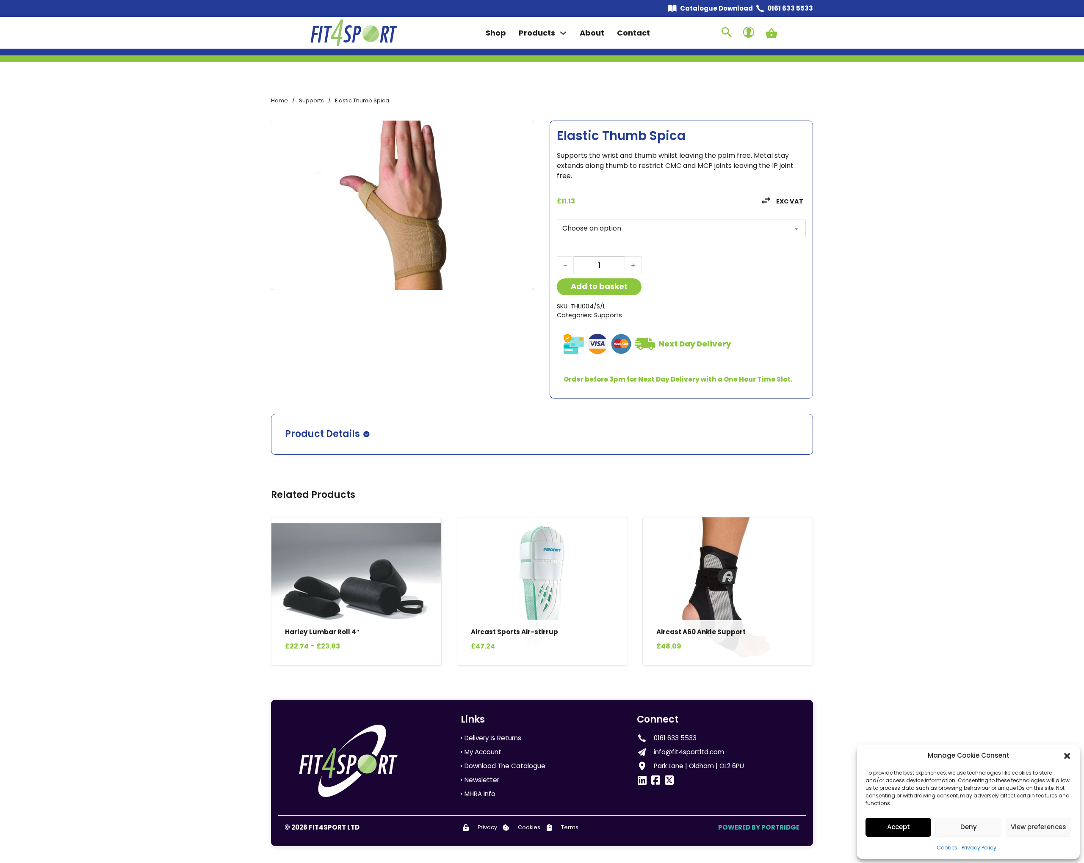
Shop (496, 32)
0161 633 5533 (790, 8)
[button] (1067, 756)
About (592, 32)
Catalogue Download (716, 8)
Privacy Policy (979, 847)
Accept (898, 826)
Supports (311, 100)
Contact (633, 32)
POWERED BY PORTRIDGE (758, 827)
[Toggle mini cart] (771, 33)
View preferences (1038, 826)
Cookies (947, 847)
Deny (968, 826)
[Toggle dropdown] (563, 33)
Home (279, 100)
